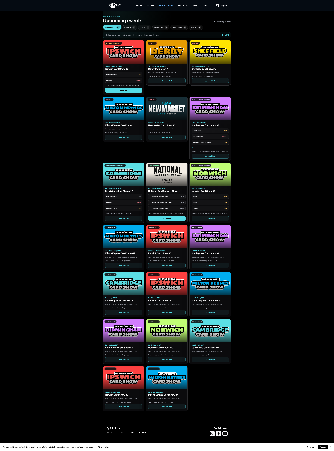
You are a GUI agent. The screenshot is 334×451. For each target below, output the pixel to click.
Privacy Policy (103, 447)
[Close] (330, 447)
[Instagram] (212, 433)
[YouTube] (225, 433)
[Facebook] (218, 433)
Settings (310, 447)
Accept (323, 447)
